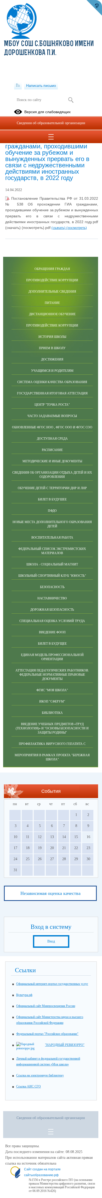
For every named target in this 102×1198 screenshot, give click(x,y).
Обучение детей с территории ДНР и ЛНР (52, 488)
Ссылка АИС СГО (28, 1086)
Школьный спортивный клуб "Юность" (52, 576)
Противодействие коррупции (52, 280)
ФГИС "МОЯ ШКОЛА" (52, 690)
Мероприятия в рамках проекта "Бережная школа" (52, 757)
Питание (52, 303)
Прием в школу (52, 348)
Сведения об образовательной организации (51, 123)
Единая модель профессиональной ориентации (52, 657)
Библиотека (52, 713)
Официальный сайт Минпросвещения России (45, 1006)
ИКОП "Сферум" (52, 701)
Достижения (52, 359)
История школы (52, 337)
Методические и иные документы (52, 461)
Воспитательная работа (52, 537)
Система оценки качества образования (52, 382)
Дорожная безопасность (52, 609)
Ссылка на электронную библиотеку (40, 1075)
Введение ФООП (52, 632)
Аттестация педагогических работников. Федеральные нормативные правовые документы (52, 675)
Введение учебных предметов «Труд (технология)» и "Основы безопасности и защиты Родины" (52, 728)
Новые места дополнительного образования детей (52, 524)
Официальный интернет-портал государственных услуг (52, 984)
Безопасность (52, 587)
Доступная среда (52, 438)
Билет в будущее (52, 643)
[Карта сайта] (18, 85)
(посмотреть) (76, 228)
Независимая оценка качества (50, 893)
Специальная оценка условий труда (52, 621)
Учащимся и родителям (52, 371)
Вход (51, 941)
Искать (70, 100)
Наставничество (52, 598)
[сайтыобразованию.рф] (94, 8)
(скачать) (59, 228)
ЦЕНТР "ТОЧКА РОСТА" (52, 405)
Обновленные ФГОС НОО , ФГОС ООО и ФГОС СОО (52, 427)
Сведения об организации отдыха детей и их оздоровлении (52, 475)
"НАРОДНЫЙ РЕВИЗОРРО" (64, 1045)
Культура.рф (24, 995)
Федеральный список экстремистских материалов (52, 551)
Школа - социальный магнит (52, 564)
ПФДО (52, 511)
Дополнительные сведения (52, 291)
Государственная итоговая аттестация (52, 393)
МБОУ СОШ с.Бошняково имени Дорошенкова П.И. (49, 49)
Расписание (52, 450)
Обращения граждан (52, 269)
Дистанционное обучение (52, 314)
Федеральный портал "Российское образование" (47, 1034)
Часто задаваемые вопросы (52, 416)
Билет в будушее (52, 499)
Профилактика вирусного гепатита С (52, 744)
